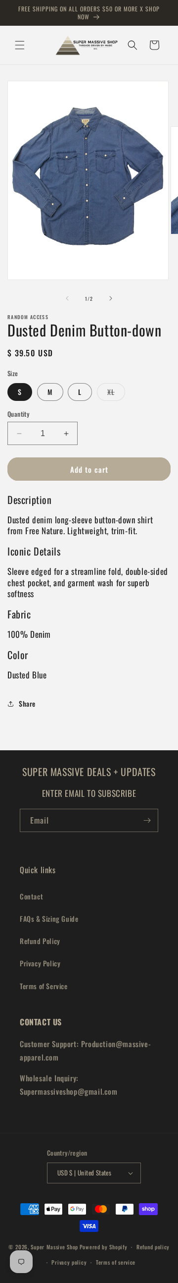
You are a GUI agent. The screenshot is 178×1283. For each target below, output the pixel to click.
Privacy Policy (40, 963)
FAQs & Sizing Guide (49, 918)
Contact (31, 896)
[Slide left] (67, 298)
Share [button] (27, 703)
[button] (20, 45)
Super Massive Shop (54, 1247)
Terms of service (115, 1262)
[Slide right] (111, 298)
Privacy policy (69, 1262)
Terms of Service (44, 986)
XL (116, 393)
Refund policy (153, 1247)
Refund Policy (40, 941)
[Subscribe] (147, 820)
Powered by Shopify (104, 1247)
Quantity (18, 414)
